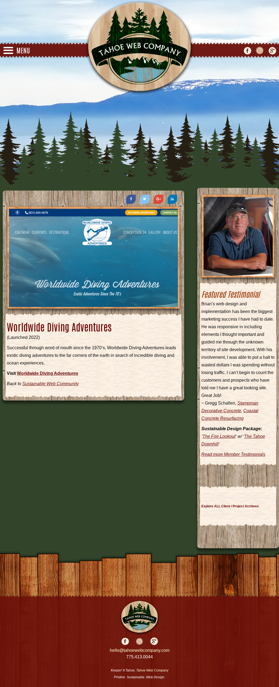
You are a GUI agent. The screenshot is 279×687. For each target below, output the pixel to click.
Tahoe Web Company (152, 670)
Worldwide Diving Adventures (47, 373)
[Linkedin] (172, 199)
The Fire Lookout (218, 436)
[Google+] (158, 199)
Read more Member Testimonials (233, 454)
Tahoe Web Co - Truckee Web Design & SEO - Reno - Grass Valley (139, 47)
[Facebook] (131, 199)
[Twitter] (145, 199)
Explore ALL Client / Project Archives (230, 506)
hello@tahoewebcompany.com (139, 650)
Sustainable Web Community (50, 383)
